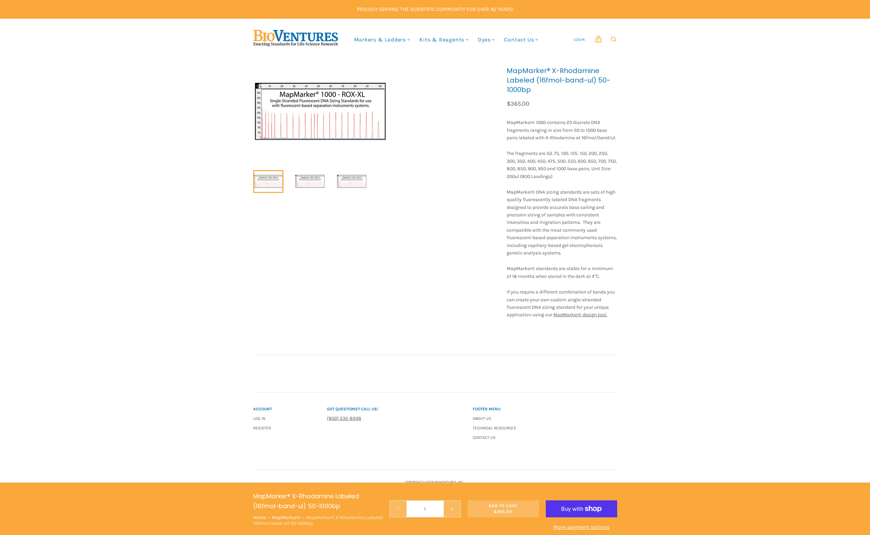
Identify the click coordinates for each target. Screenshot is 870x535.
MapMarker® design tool (579, 315)
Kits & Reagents (441, 39)
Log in (259, 418)
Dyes (484, 39)
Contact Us (519, 39)
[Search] (613, 41)
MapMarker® (286, 517)
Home (259, 517)
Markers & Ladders (380, 39)
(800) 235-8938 (344, 418)
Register (262, 428)
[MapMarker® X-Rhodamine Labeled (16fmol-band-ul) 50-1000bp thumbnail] (268, 181)
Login (579, 39)
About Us (482, 418)
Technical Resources (494, 428)
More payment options (581, 527)
